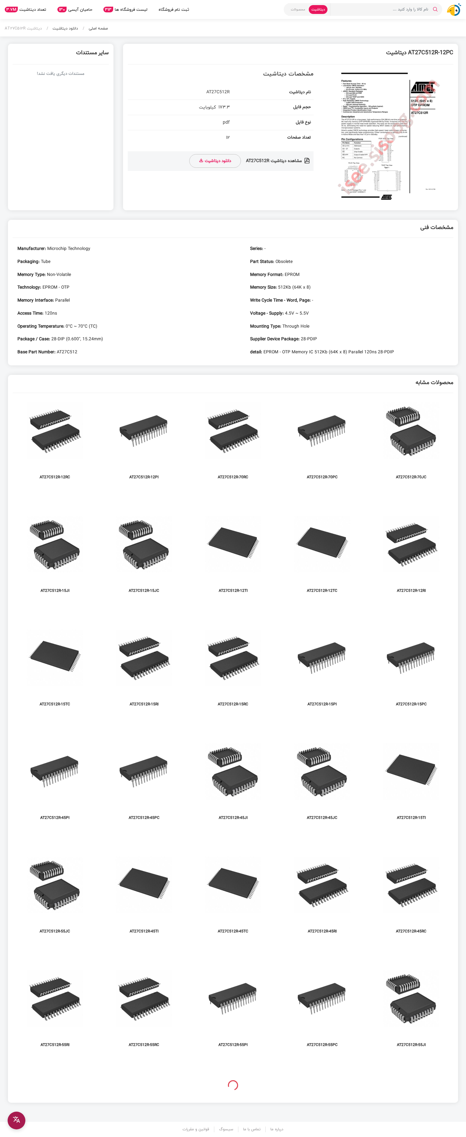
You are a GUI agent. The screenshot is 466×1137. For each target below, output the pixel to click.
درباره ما (276, 1129)
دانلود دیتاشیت (64, 28)
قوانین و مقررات (196, 1129)
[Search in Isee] (435, 9)
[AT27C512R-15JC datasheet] (144, 556)
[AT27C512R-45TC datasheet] (233, 896)
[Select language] (16, 1120)
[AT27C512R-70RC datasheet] (233, 442)
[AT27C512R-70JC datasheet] (411, 442)
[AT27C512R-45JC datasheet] (322, 783)
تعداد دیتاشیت (26, 9)
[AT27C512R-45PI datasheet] (55, 783)
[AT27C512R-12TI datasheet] (233, 556)
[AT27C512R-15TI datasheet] (411, 783)
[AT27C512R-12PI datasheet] (144, 442)
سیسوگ (226, 1129)
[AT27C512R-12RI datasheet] (411, 556)
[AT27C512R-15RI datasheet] (144, 669)
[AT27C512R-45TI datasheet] (144, 896)
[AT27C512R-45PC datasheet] (144, 783)
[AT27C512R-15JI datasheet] (55, 556)
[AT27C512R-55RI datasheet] (55, 1010)
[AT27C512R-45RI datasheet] (322, 896)
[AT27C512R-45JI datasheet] (233, 783)
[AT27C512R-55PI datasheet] (233, 1010)
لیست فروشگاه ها (126, 9)
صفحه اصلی (97, 28)
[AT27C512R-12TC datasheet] (322, 556)
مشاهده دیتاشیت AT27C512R (274, 161)
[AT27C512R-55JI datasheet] (411, 1010)
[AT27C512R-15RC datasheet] (233, 669)
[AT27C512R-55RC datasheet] (144, 1010)
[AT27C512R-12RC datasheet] (55, 442)
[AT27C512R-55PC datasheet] (322, 1010)
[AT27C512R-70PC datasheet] (322, 442)
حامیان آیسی (75, 9)
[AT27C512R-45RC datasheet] (411, 896)
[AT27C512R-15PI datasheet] (322, 669)
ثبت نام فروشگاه (174, 9)
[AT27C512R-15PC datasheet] (411, 669)
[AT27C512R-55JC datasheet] (55, 896)
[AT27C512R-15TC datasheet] (55, 669)
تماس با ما (252, 1129)
